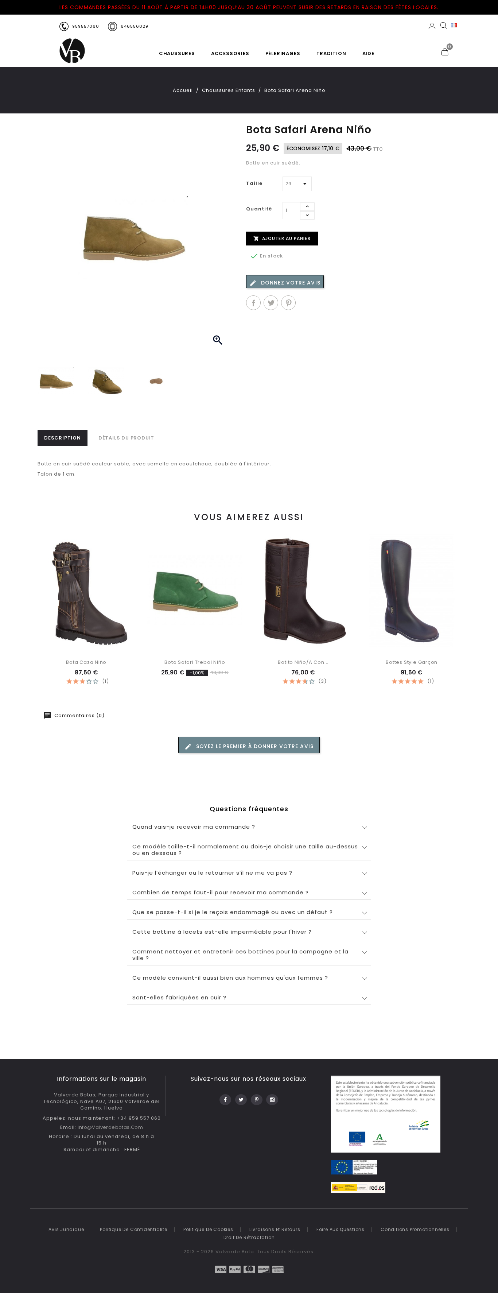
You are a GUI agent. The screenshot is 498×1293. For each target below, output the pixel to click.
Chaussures (177, 53)
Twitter (240, 1097)
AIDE (368, 53)
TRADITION (331, 53)
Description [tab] (62, 437)
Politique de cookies (208, 1229)
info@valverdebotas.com (110, 1127)
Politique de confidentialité (133, 1229)
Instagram (271, 1097)
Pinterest (288, 303)
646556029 (134, 26)
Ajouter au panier (282, 238)
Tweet (271, 303)
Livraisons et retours (274, 1229)
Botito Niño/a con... (303, 662)
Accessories (230, 53)
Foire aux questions (340, 1229)
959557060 (85, 26)
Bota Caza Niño (86, 662)
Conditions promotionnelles (415, 1229)
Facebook (224, 1097)
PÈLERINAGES (282, 53)
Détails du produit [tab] (126, 437)
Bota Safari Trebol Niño (194, 662)
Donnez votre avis (289, 282)
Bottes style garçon (411, 662)
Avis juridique (66, 1229)
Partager (253, 303)
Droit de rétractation (249, 1237)
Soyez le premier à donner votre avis (254, 746)
